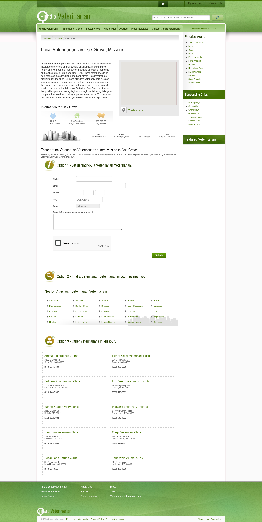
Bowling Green (82, 306)
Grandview (193, 110)
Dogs (190, 53)
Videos (114, 491)
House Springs (108, 322)
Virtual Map (86, 487)
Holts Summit (81, 322)
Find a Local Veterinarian (54, 487)
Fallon (156, 311)
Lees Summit (194, 124)
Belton (156, 300)
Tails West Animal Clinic (127, 458)
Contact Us (215, 3)
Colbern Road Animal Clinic (62, 381)
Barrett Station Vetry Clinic (61, 407)
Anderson (53, 300)
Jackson (58, 38)
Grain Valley (193, 106)
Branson (105, 306)
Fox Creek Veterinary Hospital (131, 381)
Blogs (113, 487)
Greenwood (193, 113)
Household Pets (195, 68)
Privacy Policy (97, 519)
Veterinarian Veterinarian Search (127, 496)
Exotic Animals (195, 57)
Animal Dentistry (196, 42)
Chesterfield (81, 311)
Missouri (47, 38)
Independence (134, 322)
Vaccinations (194, 83)
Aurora (104, 300)
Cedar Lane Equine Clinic (60, 458)
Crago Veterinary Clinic (127, 432)
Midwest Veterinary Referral (130, 407)
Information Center (50, 491)
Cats (190, 50)
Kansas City (194, 121)
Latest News (47, 496)
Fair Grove (133, 311)
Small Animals (194, 79)
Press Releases (88, 496)
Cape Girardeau (135, 306)
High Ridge (159, 317)
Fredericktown (108, 317)
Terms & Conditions (115, 519)
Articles (84, 491)
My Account (194, 3)
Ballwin (131, 300)
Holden (52, 322)
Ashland (79, 300)
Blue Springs (55, 306)
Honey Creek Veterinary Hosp (131, 356)
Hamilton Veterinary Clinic (61, 432)
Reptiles (192, 75)
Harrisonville (133, 317)
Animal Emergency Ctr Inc (61, 356)
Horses (191, 64)
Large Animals (194, 72)
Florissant (80, 317)
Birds (190, 46)
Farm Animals (194, 61)
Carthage (158, 306)
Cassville (53, 311)
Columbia (105, 311)
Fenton (52, 317)
